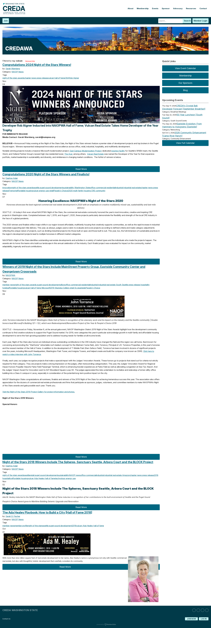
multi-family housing (82, 190)
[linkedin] (194, 610)
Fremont (12, 190)
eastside (82, 288)
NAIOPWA (10, 275)
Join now (191, 619)
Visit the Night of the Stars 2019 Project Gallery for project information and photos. (38, 392)
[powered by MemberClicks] (105, 625)
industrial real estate (132, 187)
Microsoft (45, 288)
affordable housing (24, 190)
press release (42, 78)
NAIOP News (18, 72)
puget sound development (51, 187)
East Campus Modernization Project (85, 151)
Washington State (82, 187)
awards (20, 78)
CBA (67, 78)
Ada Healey (39, 478)
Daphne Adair (12, 178)
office (92, 187)
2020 (70, 190)
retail (51, 190)
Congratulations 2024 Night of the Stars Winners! (36, 65)
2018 (156, 475)
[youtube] (207, 610)
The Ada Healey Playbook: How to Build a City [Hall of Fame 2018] (47, 512)
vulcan (51, 78)
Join (6, 20)
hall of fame (59, 78)
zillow (62, 284)
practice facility (118, 151)
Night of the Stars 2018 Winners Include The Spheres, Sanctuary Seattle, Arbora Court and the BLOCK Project (77, 462)
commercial (100, 187)
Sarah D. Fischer (13, 516)
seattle (36, 187)
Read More (81, 169)
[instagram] (198, 610)
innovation (7, 187)
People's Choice (60, 190)
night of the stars (9, 78)
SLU (76, 288)
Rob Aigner (74, 78)
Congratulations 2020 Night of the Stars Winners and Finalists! (45, 174)
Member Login (200, 20)
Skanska (58, 288)
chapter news (30, 78)
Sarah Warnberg (13, 68)
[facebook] (202, 610)
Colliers (65, 288)
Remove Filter (30, 61)
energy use (44, 190)
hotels (5, 288)
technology (60, 478)
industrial (119, 187)
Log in (204, 619)
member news (8, 284)
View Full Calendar (185, 143)
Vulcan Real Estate (95, 154)
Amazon (126, 475)
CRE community (98, 190)
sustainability (68, 187)
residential (110, 187)
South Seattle (122, 284)
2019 (52, 288)
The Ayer (68, 154)
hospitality (145, 284)
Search (187, 20)
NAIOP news (74, 475)
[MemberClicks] (14, 13)
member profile (21, 525)
